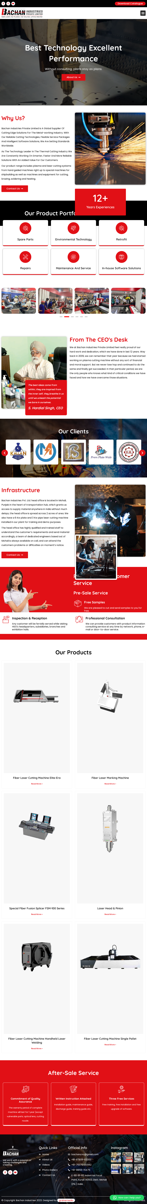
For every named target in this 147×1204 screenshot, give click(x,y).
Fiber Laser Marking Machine (110, 778)
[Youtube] (13, 3)
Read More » (37, 783)
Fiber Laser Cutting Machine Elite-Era (37, 778)
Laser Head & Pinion (110, 908)
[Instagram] (8, 3)
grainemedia (66, 1200)
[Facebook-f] (3, 3)
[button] (143, 13)
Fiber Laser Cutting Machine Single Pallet (110, 1038)
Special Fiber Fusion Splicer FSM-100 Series (36, 908)
